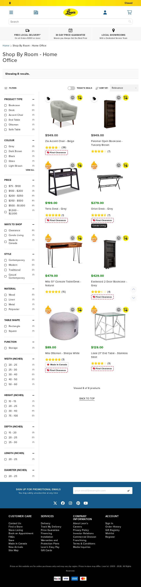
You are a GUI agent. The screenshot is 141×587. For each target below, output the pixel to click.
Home (6, 45)
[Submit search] (129, 21)
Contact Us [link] (15, 523)
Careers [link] (77, 527)
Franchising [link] (79, 540)
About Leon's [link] (80, 523)
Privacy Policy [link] (81, 530)
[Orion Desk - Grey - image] (110, 179)
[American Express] (74, 578)
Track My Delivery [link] (51, 527)
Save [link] (11, 540)
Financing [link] (46, 533)
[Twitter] (55, 503)
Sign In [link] (109, 523)
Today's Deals (84, 88)
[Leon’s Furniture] (70, 12)
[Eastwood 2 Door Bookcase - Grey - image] (110, 252)
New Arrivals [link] (16, 547)
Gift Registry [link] (112, 530)
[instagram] (70, 503)
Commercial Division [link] (84, 537)
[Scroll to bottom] (134, 298)
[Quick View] (72, 97)
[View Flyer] (36, 12)
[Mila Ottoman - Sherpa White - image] (64, 323)
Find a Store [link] (16, 527)
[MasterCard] (83, 578)
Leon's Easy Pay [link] (50, 547)
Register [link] (110, 537)
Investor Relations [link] (83, 533)
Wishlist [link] (109, 533)
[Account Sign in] (105, 12)
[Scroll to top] (134, 289)
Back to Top (87, 398)
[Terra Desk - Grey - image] (64, 179)
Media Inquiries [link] (82, 547)
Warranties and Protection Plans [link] (50, 542)
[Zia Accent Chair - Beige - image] (64, 111)
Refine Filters (12, 87)
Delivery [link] (45, 523)
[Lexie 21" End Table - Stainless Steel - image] (110, 323)
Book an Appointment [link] (21, 533)
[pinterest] (78, 503)
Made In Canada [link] (18, 543)
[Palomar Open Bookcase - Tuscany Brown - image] (110, 111)
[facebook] (62, 503)
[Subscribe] (128, 490)
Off (71, 88)
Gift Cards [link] (46, 550)
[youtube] (85, 503)
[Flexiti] (57, 578)
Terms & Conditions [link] (84, 543)
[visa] (65, 578)
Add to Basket (79, 97)
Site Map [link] (13, 550)
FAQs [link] (12, 537)
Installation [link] (47, 537)
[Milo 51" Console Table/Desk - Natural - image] (64, 252)
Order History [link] (113, 527)
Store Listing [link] (16, 530)
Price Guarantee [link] (50, 530)
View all (30, 170)
